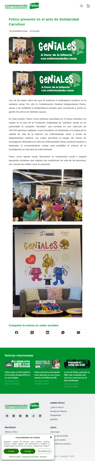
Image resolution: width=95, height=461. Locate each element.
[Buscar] (81, 6)
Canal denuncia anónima (60, 444)
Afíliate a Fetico (11, 432)
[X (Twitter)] (32, 332)
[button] (51, 437)
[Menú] (88, 6)
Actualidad (34, 31)
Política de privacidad (59, 436)
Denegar (28, 451)
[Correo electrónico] (78, 332)
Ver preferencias (44, 451)
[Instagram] (27, 416)
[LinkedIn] (47, 332)
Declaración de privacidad (30, 456)
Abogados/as (55, 415)
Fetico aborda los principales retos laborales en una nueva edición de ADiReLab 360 (47, 375)
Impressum (43, 456)
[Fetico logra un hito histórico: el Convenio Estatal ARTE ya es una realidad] (18, 364)
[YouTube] (20, 416)
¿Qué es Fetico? (57, 407)
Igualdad (53, 419)
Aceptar (11, 451)
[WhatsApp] (63, 332)
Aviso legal (54, 432)
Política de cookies (15, 456)
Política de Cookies (25, 446)
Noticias (8, 384)
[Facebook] (16, 332)
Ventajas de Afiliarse (58, 411)
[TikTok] (33, 416)
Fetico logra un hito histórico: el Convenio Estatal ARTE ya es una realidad (18, 375)
